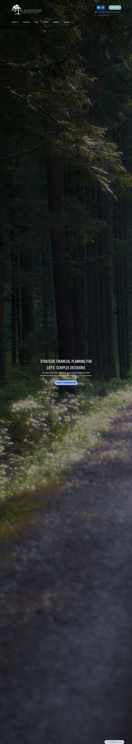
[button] (15, 22)
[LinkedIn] (98, 7)
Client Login (115, 7)
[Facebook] (103, 7)
